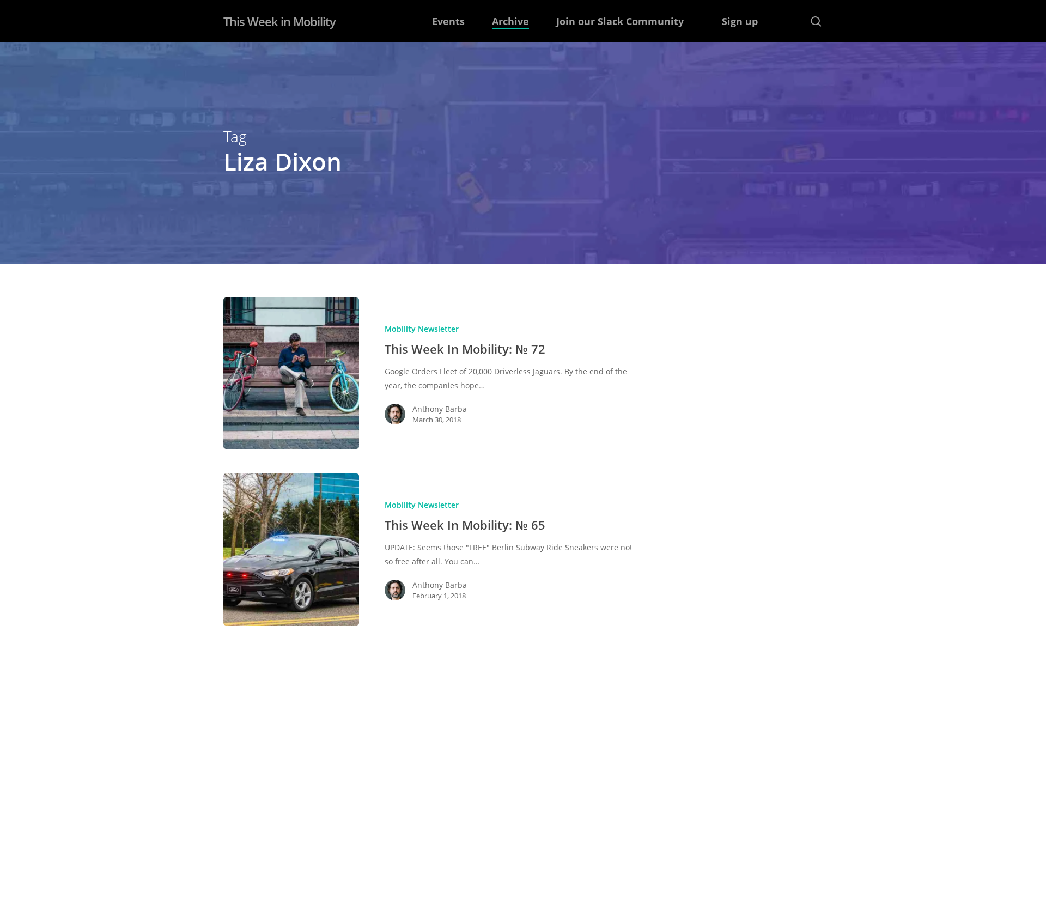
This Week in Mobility (279, 21)
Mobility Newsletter (422, 329)
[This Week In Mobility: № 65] (291, 549)
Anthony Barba (439, 409)
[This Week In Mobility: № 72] (291, 373)
